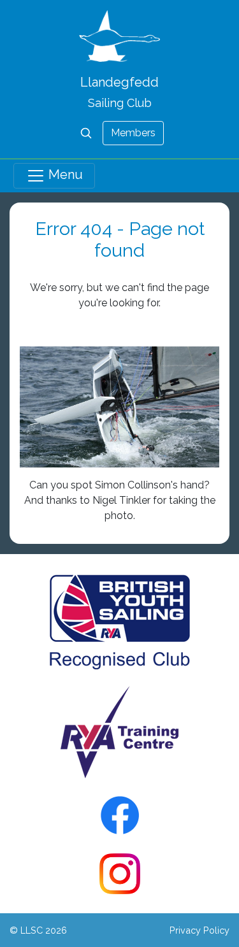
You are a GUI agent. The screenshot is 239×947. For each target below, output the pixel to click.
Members (133, 133)
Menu (64, 174)
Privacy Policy (199, 930)
